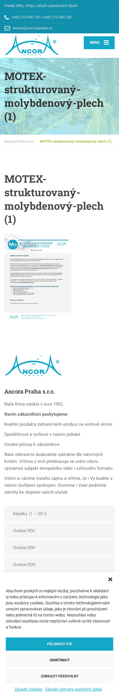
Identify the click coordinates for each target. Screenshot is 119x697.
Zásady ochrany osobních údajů (73, 689)
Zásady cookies (28, 689)
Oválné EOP (24, 547)
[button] (110, 579)
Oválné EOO (24, 564)
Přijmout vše (59, 644)
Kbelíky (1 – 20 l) (30, 513)
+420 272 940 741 (25, 17)
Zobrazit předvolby (59, 676)
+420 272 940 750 (57, 17)
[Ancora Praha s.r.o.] (32, 45)
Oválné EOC (24, 530)
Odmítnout (60, 660)
